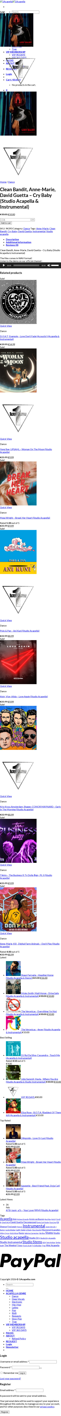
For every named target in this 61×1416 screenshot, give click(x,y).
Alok (15, 1219)
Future (19, 1227)
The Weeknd (10, 1245)
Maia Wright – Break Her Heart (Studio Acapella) (25, 517)
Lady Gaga (20, 1230)
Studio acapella (14, 1237)
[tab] (33, 239)
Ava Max (48, 1219)
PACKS (9, 1332)
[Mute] (48, 265)
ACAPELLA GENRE (16, 1293)
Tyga (44, 1246)
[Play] (3, 265)
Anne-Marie (42, 228)
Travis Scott (27, 1246)
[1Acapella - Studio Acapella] (12, 1)
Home (3, 181)
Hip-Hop (16, 1304)
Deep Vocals (18, 1299)
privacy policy (47, 1406)
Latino (15, 1307)
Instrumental (39, 231)
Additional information (18, 242)
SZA (44, 1242)
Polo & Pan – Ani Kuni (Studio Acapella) (19, 630)
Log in (22, 1373)
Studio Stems (32, 1242)
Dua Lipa (52, 1222)
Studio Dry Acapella (48, 1238)
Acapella (6, 1219)
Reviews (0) (12, 245)
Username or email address (14, 1361)
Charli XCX (6, 1222)
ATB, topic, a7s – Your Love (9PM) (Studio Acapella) (32, 1210)
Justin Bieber (10, 1230)
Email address (8, 1390)
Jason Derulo (50, 1227)
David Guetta (25, 231)
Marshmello (36, 1230)
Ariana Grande (23, 1219)
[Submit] (7, 1288)
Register (4, 1412)
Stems (49, 1232)
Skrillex (42, 1233)
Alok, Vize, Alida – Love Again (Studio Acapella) (24, 696)
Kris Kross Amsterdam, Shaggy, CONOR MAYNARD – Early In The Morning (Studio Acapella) (30, 808)
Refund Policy (19, 1338)
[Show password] (40, 1368)
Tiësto (19, 1245)
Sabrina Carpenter (32, 1233)
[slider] (55, 265)
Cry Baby (12, 231)
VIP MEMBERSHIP (15, 1324)
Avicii (53, 1219)
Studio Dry (34, 1238)
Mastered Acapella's (51, 1230)
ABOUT (10, 1335)
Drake (46, 1222)
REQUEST (11, 1341)
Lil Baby (29, 1230)
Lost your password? (10, 1378)
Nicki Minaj (14, 1233)
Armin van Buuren (36, 1219)
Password (6, 1367)
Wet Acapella (52, 1245)
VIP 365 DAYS (19, 1330)
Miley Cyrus (4, 1233)
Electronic (17, 1301)
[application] (30, 265)
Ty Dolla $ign (37, 1246)
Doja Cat (40, 1222)
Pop (14, 1310)
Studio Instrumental (11, 1242)
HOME (9, 1290)
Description (12, 239)
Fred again (12, 1226)
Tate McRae (50, 1242)
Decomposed (29, 1222)
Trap (14, 1321)
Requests (16, 1315)
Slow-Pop (17, 1318)
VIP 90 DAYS (18, 1327)
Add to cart (6, 223)
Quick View (6, 325)
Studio (56, 1233)
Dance (11, 181)
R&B (14, 1313)
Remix (21, 1233)
